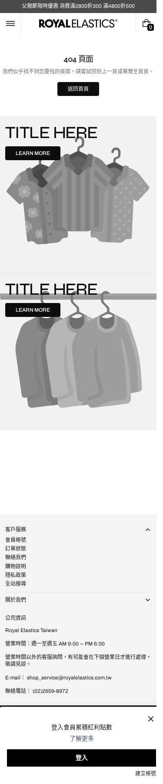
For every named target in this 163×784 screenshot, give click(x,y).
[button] (10, 23)
